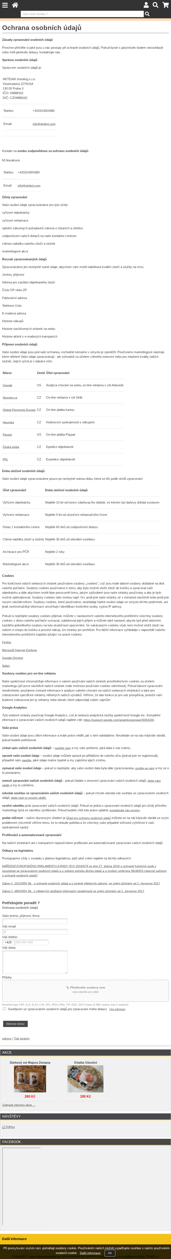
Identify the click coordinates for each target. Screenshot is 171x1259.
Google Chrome (12, 657)
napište (26, 760)
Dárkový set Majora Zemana (30, 1062)
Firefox (6, 642)
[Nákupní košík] (165, 6)
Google (7, 385)
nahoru (6, 1038)
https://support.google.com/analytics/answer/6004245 (119, 720)
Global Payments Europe (19, 409)
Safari (6, 665)
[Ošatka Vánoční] (85, 1077)
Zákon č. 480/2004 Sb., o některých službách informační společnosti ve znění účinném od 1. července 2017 (73, 891)
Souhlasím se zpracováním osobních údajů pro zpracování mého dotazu (57, 1009)
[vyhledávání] (156, 6)
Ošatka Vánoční (85, 1062)
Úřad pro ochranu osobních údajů (88, 818)
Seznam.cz (10, 397)
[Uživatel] (146, 6)
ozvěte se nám (145, 768)
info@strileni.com (44, 124)
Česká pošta (11, 447)
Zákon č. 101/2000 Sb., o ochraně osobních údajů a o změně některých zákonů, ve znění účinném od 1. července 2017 (81, 883)
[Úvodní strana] (15, 6)
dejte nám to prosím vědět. (29, 797)
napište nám (63, 748)
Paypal (7, 434)
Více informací (117, 1009)
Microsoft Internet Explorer (19, 650)
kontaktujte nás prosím (125, 810)
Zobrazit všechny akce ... (18, 1105)
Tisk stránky (22, 1038)
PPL (5, 459)
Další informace (90, 1253)
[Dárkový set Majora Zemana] (30, 1077)
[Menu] (5, 5)
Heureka (8, 422)
